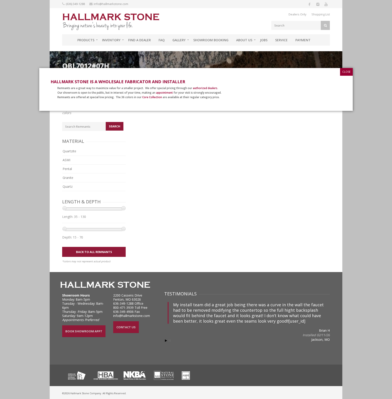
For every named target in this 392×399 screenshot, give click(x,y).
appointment (164, 93)
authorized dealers (205, 88)
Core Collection (152, 97)
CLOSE (346, 72)
